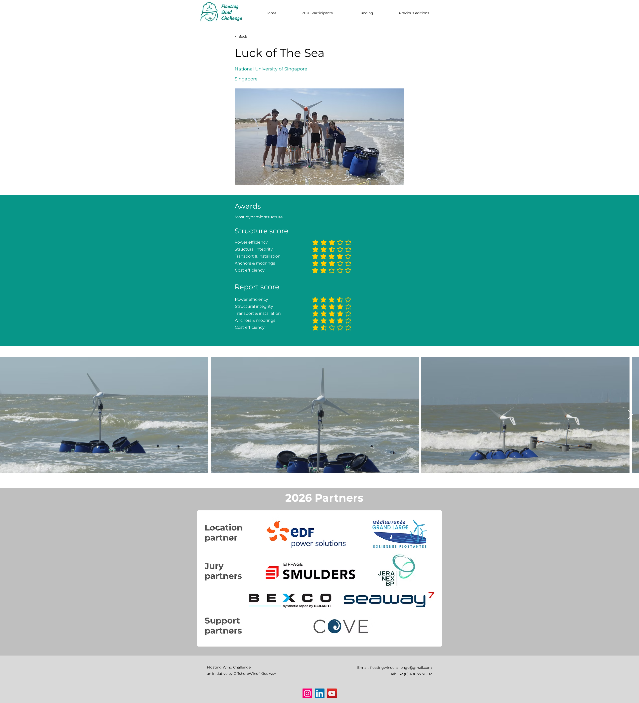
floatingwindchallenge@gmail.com (401, 667)
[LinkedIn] (319, 693)
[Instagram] (307, 693)
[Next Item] (630, 415)
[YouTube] (332, 693)
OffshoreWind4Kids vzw (255, 673)
